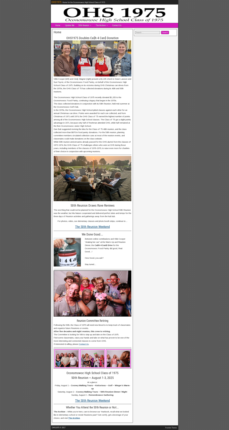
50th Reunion (83, 25)
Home (57, 25)
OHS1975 (56, 2)
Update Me (69, 25)
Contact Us (116, 25)
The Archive (101, 25)
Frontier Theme (171, 428)
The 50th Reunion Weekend (92, 227)
